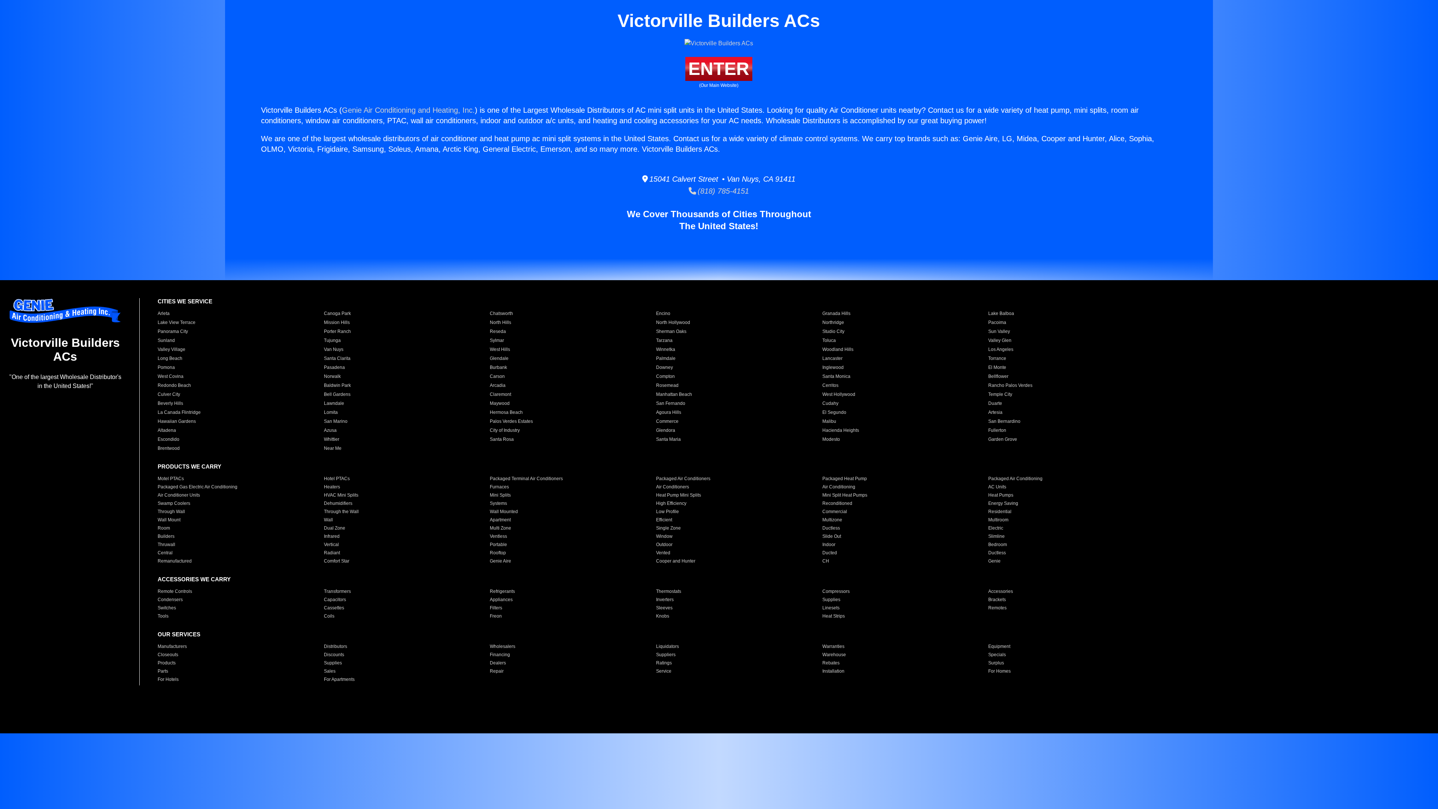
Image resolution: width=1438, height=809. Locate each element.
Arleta (164, 313)
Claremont (500, 394)
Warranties (833, 646)
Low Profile (667, 511)
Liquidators (667, 646)
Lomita (331, 412)
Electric (995, 528)
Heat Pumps (1000, 495)
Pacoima (997, 322)
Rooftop (498, 552)
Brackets (997, 599)
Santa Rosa (502, 439)
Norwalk (332, 376)
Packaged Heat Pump (844, 478)
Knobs (662, 616)
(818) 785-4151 (722, 191)
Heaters (332, 487)
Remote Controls (175, 591)
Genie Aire (500, 561)
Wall (328, 519)
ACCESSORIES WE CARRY (194, 579)
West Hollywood (838, 394)
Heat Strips (833, 616)
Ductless (831, 528)
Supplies (831, 599)
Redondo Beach (174, 385)
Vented (663, 552)
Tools (163, 616)
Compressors (836, 591)
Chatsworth (501, 313)
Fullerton (997, 430)
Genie (994, 561)
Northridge (833, 322)
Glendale (499, 358)
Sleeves (664, 607)
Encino (663, 313)
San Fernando (670, 403)
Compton (665, 376)
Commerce (667, 421)
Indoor (828, 544)
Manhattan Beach (674, 394)
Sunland (166, 340)
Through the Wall (341, 511)
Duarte (995, 403)
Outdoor (664, 544)
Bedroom (997, 544)
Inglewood (833, 367)
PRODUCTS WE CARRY (189, 466)
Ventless (498, 536)
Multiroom (998, 519)
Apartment (500, 519)
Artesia (995, 412)
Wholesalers (502, 646)
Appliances (501, 599)
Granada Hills (836, 313)
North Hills (500, 322)
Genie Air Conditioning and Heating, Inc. (408, 110)
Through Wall (171, 511)
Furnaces (499, 487)
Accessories (1000, 591)
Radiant (332, 552)
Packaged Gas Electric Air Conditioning (197, 487)
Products (167, 663)
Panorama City (173, 331)
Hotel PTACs (337, 478)
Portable (498, 544)
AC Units (997, 487)
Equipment (999, 646)
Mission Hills (337, 322)
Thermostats (668, 591)
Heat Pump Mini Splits (678, 495)
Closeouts (168, 654)
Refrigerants (502, 591)
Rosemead (667, 385)
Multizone (832, 519)
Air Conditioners (672, 487)
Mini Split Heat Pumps (844, 495)
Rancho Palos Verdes (1010, 385)
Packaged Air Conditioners (683, 478)
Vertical (331, 544)
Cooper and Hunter (675, 561)
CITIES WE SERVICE (185, 301)
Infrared (332, 536)
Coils (329, 616)
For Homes (999, 671)
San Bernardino (1004, 421)
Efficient (664, 519)
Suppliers (666, 654)
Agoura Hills (668, 412)
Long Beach (170, 358)
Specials (997, 654)
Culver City (169, 394)
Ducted (829, 552)
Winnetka (665, 349)
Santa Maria (668, 439)
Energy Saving (1003, 503)
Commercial (834, 511)
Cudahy (830, 403)
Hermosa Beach (506, 412)
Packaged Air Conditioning (1015, 478)
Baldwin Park (337, 385)
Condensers (170, 599)
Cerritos (830, 385)
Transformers (337, 591)
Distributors (335, 646)
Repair (497, 671)
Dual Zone (334, 528)
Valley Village (171, 349)
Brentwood (169, 448)
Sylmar (497, 340)
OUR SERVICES (179, 634)
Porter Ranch (337, 331)
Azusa (330, 430)
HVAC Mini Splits (341, 495)
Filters (496, 607)
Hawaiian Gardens (177, 421)
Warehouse (834, 654)
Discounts (334, 654)
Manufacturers (172, 646)
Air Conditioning (838, 487)
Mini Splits (500, 495)
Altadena (167, 430)
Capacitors (335, 599)
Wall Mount (169, 519)
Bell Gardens (337, 394)
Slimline (996, 536)
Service (663, 671)
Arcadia (498, 385)
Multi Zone (500, 528)
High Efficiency (671, 503)
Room (164, 528)
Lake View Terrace (176, 322)
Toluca (829, 340)
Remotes (997, 607)
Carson (497, 376)
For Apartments (339, 679)
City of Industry (505, 430)
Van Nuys (333, 349)
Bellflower (998, 376)
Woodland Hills (837, 349)
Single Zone (668, 528)
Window (664, 536)
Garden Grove (1002, 439)
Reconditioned (837, 503)
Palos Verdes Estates (511, 421)
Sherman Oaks (671, 331)
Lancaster (832, 358)
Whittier (331, 439)
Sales (330, 671)
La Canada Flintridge (179, 412)
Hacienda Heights (840, 430)
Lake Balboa (1001, 313)
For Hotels (168, 679)
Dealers (498, 663)
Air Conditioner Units (179, 495)
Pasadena (334, 367)
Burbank (498, 367)
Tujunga (332, 340)
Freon (496, 616)
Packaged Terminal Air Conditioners (526, 478)
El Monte (997, 367)
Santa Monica (836, 376)
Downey (664, 367)
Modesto (831, 439)
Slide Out (831, 536)
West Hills (500, 349)
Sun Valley (999, 331)
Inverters (665, 599)
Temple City (1000, 394)
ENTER (718, 69)
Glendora (665, 430)
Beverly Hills (170, 403)
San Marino (336, 421)
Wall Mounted (504, 511)
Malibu (829, 421)
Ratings (664, 663)
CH (825, 561)
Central (165, 552)
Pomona (166, 367)
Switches (167, 607)
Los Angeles (1000, 349)
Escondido (168, 439)
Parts (163, 671)
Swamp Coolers (174, 503)
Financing (500, 654)
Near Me (333, 448)
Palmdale (666, 358)
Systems (498, 503)
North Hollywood (673, 322)
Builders (166, 536)
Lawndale (334, 403)
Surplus (996, 663)
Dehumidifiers (338, 503)
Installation (833, 671)
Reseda (498, 331)
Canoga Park (337, 313)
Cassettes (334, 607)
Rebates (831, 663)
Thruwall (166, 544)
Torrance (997, 358)
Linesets (831, 607)
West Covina (170, 376)
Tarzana (664, 340)
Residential (999, 511)
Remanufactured (175, 561)
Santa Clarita (337, 358)
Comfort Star (336, 561)
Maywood (500, 403)
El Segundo (834, 412)
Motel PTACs (171, 478)
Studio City (833, 331)
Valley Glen (999, 340)
